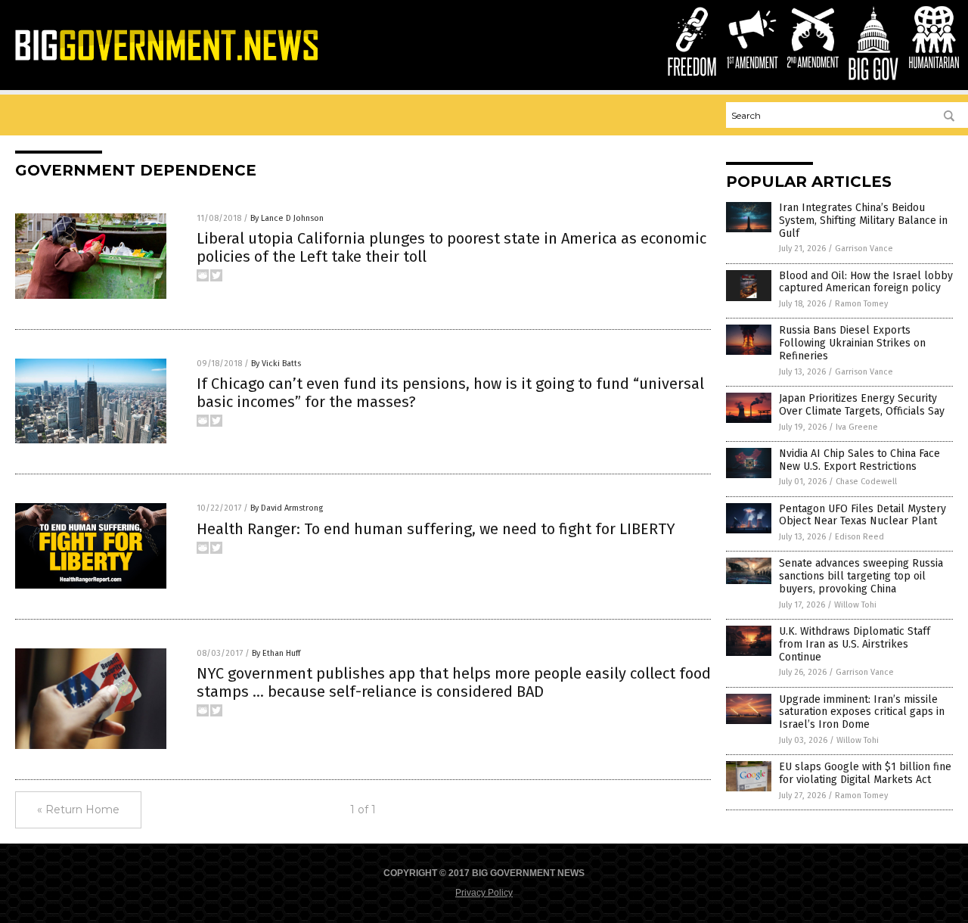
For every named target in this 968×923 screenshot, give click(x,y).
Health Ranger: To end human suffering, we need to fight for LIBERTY (436, 529)
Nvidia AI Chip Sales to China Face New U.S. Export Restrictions (859, 460)
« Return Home (78, 809)
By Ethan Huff (276, 653)
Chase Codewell (866, 481)
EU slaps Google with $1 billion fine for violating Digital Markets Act (865, 773)
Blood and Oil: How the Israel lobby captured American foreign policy (866, 282)
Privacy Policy (484, 892)
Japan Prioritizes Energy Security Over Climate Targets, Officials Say (862, 405)
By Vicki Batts (276, 363)
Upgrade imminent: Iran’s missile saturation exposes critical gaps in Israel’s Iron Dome (862, 712)
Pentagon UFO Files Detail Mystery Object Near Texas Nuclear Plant (862, 515)
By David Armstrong (286, 508)
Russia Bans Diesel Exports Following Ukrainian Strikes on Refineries (852, 343)
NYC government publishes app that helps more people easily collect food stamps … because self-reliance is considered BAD (454, 682)
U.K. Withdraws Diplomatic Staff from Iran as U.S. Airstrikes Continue (854, 644)
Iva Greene (857, 427)
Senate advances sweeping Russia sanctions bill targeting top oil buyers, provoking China (861, 576)
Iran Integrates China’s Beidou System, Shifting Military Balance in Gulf (863, 220)
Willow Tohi (855, 605)
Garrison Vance (864, 248)
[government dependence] (166, 59)
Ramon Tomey (861, 304)
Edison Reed (859, 537)
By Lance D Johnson (287, 218)
